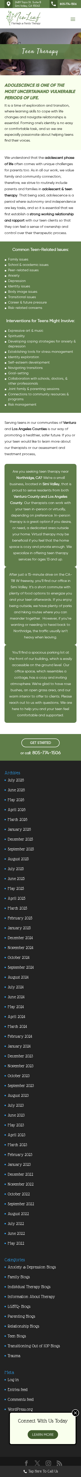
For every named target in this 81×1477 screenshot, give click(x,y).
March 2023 (17, 1144)
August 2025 (18, 859)
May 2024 (16, 1006)
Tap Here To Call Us (43, 1471)
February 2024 (20, 1036)
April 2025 (16, 898)
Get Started (40, 743)
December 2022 (20, 1174)
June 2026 (16, 790)
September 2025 (21, 849)
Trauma (14, 1355)
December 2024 (20, 937)
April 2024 (16, 1016)
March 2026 (17, 819)
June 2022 (16, 1233)
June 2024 (16, 997)
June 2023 (16, 1115)
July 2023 (16, 1105)
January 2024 (19, 1046)
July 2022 (16, 1223)
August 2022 (18, 1213)
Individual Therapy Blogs (29, 1286)
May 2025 (16, 888)
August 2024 (18, 977)
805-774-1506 (68, 4)
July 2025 (16, 868)
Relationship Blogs (23, 1326)
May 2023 (16, 1125)
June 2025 (16, 878)
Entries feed (18, 1389)
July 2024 (16, 987)
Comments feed (21, 1399)
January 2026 (19, 829)
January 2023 (19, 1164)
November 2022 (21, 1184)
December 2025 (20, 839)
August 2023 (18, 1095)
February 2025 (20, 918)
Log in (13, 1379)
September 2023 (21, 1085)
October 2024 (18, 957)
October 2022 (19, 1194)
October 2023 (18, 1075)
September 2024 (21, 967)
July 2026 (16, 780)
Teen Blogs (17, 1336)
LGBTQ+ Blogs (19, 1306)
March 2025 (17, 908)
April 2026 (16, 809)
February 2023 (20, 1154)
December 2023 (20, 1056)
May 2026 (16, 799)
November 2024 (20, 947)
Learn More (43, 1434)
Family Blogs (19, 1277)
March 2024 (17, 1026)
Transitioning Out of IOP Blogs (34, 1346)
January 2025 (19, 928)
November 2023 (20, 1066)
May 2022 (16, 1243)
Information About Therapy (31, 1296)
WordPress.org (20, 1409)
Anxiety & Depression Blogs (32, 1267)
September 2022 (21, 1203)
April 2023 (16, 1135)
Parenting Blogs (21, 1316)
